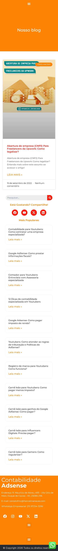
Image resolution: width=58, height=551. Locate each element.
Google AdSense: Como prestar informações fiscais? (26, 254)
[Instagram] (12, 516)
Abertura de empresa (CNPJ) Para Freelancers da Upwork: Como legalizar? (28, 148)
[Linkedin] (43, 212)
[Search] (49, 197)
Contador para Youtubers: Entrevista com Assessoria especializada (23, 278)
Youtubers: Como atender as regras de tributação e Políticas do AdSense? (28, 345)
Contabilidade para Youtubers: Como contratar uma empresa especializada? (25, 232)
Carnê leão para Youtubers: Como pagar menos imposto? (27, 389)
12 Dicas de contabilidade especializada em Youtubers (24, 300)
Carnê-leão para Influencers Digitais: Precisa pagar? (24, 432)
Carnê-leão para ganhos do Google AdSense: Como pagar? (28, 410)
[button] (29, 3)
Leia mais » (14, 174)
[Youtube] (24, 212)
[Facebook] (15, 212)
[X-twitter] (34, 212)
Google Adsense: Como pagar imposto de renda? (25, 321)
